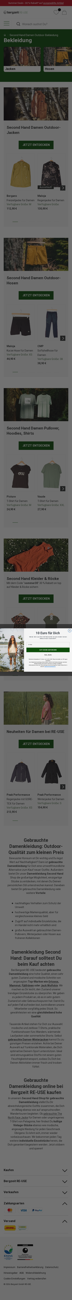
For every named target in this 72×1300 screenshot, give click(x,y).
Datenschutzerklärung (50, 666)
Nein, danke (48, 655)
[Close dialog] (69, 630)
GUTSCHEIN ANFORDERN (48, 650)
